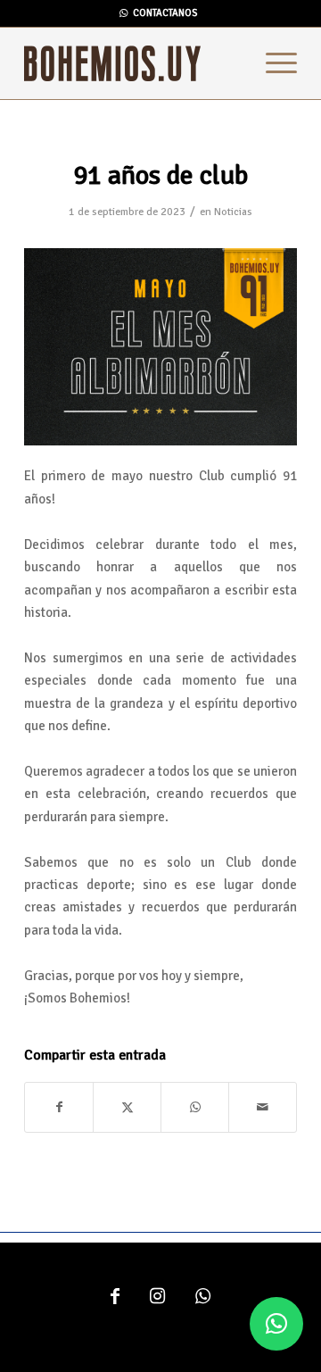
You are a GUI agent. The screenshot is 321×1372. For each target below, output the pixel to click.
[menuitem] (272, 63)
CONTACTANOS (165, 13)
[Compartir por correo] (262, 1107)
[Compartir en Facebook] (59, 1107)
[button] (276, 1324)
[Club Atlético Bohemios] (133, 63)
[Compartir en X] (127, 1107)
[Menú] (272, 63)
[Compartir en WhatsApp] (194, 1107)
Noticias (233, 212)
